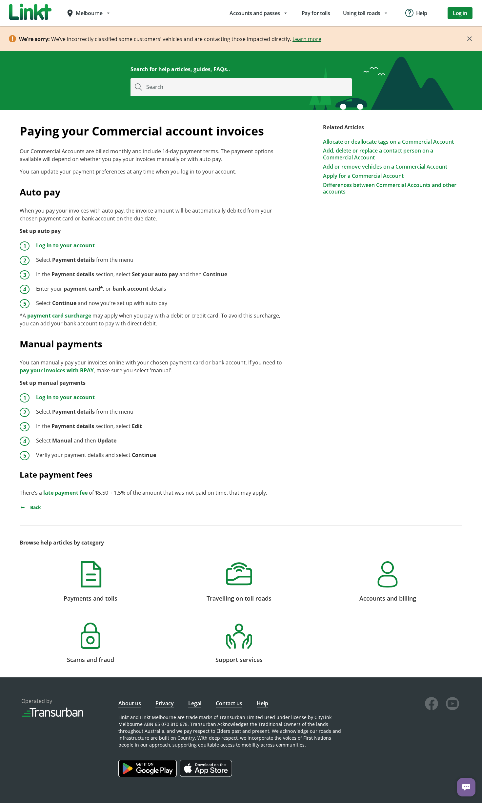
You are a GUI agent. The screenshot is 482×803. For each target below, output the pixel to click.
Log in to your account (65, 245)
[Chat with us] (466, 787)
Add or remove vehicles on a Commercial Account (385, 166)
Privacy (164, 703)
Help (262, 703)
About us (129, 703)
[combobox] (241, 87)
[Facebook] (431, 704)
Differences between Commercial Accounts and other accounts (389, 189)
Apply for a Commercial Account (363, 176)
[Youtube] (452, 704)
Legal (194, 703)
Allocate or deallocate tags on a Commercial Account (388, 141)
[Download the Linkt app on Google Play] (149, 775)
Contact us (229, 703)
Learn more (306, 39)
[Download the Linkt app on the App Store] (207, 775)
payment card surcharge (59, 315)
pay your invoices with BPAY (57, 370)
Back (35, 507)
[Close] (469, 39)
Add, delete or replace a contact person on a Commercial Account (378, 154)
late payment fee (65, 492)
